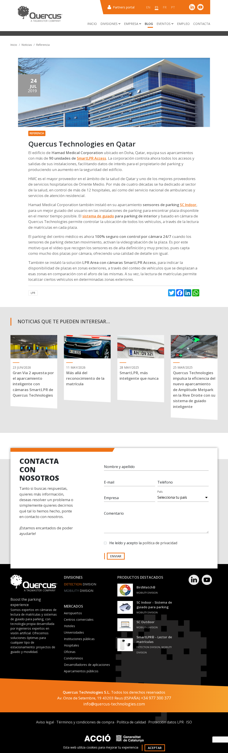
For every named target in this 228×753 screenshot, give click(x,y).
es (156, 7)
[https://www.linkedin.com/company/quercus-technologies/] (192, 7)
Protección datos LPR (166, 722)
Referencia (43, 45)
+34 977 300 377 (156, 698)
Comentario (114, 513)
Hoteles (69, 626)
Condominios (73, 658)
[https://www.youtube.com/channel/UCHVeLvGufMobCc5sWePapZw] (200, 7)
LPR (33, 293)
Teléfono (165, 482)
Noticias (27, 45)
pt (173, 7)
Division (80, 584)
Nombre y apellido (119, 466)
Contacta (201, 24)
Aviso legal (45, 722)
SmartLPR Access (91, 158)
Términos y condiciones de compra (85, 722)
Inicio (92, 24)
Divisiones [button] (109, 24)
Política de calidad (131, 722)
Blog (149, 24)
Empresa (111, 497)
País (160, 492)
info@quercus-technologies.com (114, 704)
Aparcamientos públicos (81, 671)
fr (165, 7)
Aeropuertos (73, 613)
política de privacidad (159, 542)
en (148, 7)
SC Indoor (188, 204)
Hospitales (71, 645)
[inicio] (40, 14)
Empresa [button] (131, 24)
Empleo (183, 24)
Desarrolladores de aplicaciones (87, 665)
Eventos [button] (164, 24)
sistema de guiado (98, 216)
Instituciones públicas (79, 639)
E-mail (109, 482)
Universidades (74, 632)
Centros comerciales (79, 619)
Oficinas (69, 652)
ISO (189, 722)
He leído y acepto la (143, 542)
